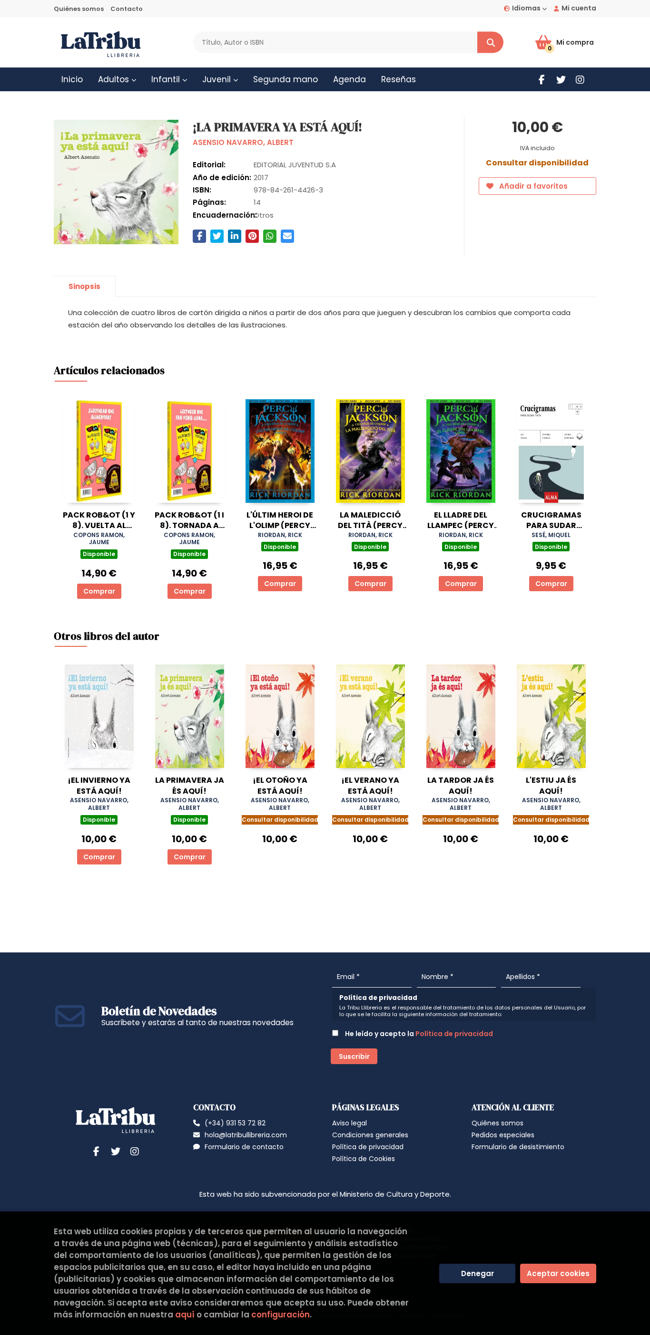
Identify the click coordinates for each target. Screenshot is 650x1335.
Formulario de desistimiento (518, 1147)
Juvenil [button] (217, 79)
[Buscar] (490, 42)
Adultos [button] (114, 79)
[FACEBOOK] (542, 79)
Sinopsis (84, 286)
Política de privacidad (454, 1033)
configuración (280, 1314)
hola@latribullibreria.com (246, 1135)
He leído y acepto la (418, 1033)
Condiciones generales (370, 1135)
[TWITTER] (561, 79)
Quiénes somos (79, 8)
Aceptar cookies (558, 1273)
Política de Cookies (363, 1158)
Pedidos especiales (503, 1135)
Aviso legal (349, 1123)
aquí (185, 1314)
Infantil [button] (166, 79)
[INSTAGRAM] (580, 79)
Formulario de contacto (244, 1147)
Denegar (477, 1273)
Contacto (126, 8)
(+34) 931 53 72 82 (235, 1123)
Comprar (99, 591)
